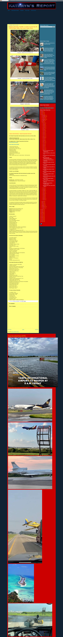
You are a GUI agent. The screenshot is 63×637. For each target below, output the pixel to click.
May (43, 202)
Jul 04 (44, 195)
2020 (42, 209)
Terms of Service (33, 10)
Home (9, 10)
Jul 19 (44, 138)
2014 (42, 217)
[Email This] (21, 301)
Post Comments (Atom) (15, 331)
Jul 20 (44, 137)
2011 (42, 221)
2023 (42, 111)
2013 (42, 218)
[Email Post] (20, 301)
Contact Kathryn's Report (15, 10)
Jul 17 (44, 141)
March (43, 205)
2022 (42, 112)
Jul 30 (44, 124)
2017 (42, 213)
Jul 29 (44, 125)
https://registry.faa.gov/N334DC (14, 144)
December (43, 115)
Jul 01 (44, 199)
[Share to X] (23, 301)
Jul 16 (44, 142)
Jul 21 (44, 136)
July (43, 121)
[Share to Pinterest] (25, 301)
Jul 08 (44, 190)
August (43, 120)
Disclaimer (22, 10)
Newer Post (9, 329)
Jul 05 (44, 194)
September (43, 119)
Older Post (36, 329)
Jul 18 (44, 140)
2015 (42, 216)
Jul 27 (44, 128)
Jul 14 (44, 145)
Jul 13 (44, 146)
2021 (42, 114)
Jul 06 (44, 193)
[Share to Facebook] (24, 301)
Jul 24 (44, 132)
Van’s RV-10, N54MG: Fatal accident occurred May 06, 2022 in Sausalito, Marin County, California (49, 73)
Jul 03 (44, 197)
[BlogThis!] (22, 301)
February (43, 206)
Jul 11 (44, 149)
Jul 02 (44, 198)
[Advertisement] (31, 17)
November (43, 116)
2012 (42, 220)
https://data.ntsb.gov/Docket (13, 142)
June (43, 201)
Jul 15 (44, 144)
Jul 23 (44, 133)
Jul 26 (44, 129)
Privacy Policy (27, 10)
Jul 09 (44, 189)
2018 (42, 212)
